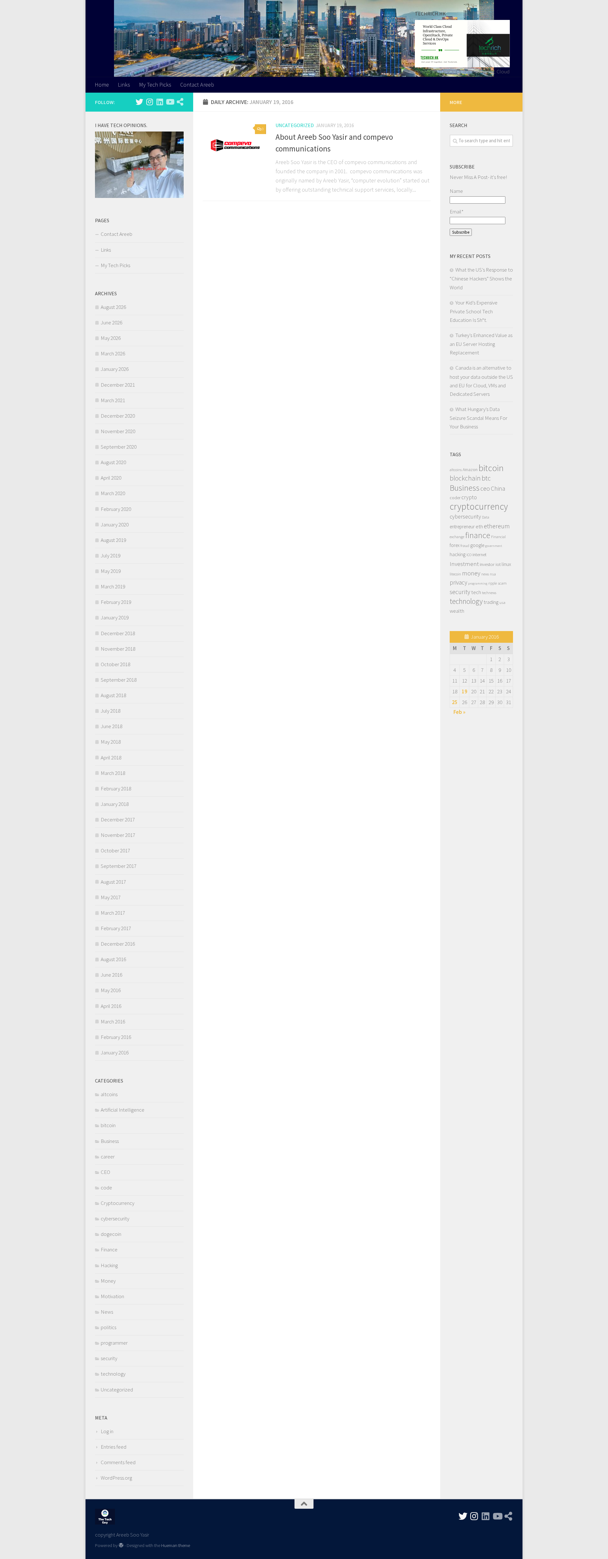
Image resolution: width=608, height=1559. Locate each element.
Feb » (459, 712)
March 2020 (113, 493)
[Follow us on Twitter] (139, 102)
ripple (492, 583)
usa (502, 602)
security (109, 1358)
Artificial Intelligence (122, 1109)
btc (486, 478)
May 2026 (111, 338)
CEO (105, 1172)
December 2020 (118, 415)
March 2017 (113, 912)
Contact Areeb (197, 84)
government (493, 546)
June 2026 (111, 322)
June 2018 (111, 726)
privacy (458, 582)
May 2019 (111, 571)
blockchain (465, 478)
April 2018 (111, 757)
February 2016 (116, 1037)
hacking (458, 554)
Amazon (470, 469)
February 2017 (116, 928)
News (107, 1311)
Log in (107, 1431)
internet (479, 554)
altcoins (109, 1094)
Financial (498, 536)
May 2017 (111, 897)
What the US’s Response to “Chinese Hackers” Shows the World (481, 278)
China (498, 488)
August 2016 (113, 959)
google (477, 545)
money (471, 573)
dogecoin (111, 1234)
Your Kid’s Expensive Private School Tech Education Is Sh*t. (473, 311)
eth (479, 526)
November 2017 (118, 835)
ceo (485, 488)
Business (110, 1141)
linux (506, 564)
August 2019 (113, 540)
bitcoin (108, 1125)
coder (455, 497)
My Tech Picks (155, 84)
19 (464, 691)
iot (498, 564)
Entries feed (113, 1446)
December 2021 (118, 384)
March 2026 (113, 353)
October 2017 (115, 850)
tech (476, 592)
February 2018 (116, 788)
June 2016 (111, 974)
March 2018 (113, 773)
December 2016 (118, 943)
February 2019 (116, 601)
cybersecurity (115, 1218)
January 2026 (115, 368)
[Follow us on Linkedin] (159, 102)
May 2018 (111, 741)
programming (477, 583)
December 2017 (118, 819)
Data (485, 517)
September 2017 (118, 865)
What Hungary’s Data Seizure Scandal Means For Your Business (478, 418)
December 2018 (118, 633)
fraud (464, 545)
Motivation (112, 1296)
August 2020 (113, 462)
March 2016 (113, 1021)
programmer (114, 1342)
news (485, 574)
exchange (457, 536)
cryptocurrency (479, 506)
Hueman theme (175, 1545)
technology (113, 1373)
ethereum (497, 526)
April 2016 (111, 1006)
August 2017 (113, 881)
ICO (469, 555)
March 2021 (113, 400)
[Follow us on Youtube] (170, 102)
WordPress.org (116, 1477)
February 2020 (116, 509)
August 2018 (113, 695)
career (108, 1156)
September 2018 (118, 679)
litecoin (455, 573)
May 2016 (111, 990)
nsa (493, 573)
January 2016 (115, 1052)
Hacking (109, 1265)
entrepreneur (462, 527)
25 (455, 702)
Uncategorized (295, 125)
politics (108, 1327)
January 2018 (115, 804)
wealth (457, 611)
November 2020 (118, 431)
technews (489, 592)
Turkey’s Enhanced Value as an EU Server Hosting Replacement (481, 344)
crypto (469, 497)
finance (477, 535)
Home (102, 84)
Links (124, 84)
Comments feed (118, 1462)
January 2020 (115, 524)
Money (108, 1280)
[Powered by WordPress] (121, 1545)
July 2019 (110, 555)
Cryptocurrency (117, 1203)
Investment (464, 564)
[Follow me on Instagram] (149, 102)
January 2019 (115, 617)
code (106, 1187)
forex (454, 545)
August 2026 (113, 307)
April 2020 (111, 477)
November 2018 (118, 648)
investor (487, 564)
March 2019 (113, 586)
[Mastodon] (180, 102)
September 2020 (118, 446)
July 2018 (110, 710)
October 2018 (115, 664)
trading (491, 602)
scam (502, 583)
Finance (109, 1249)
